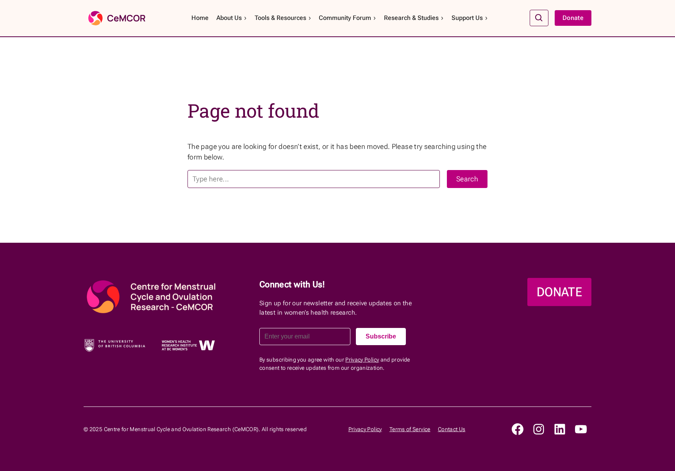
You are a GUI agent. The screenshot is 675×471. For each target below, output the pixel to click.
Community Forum (345, 17)
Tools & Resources (280, 17)
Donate (573, 17)
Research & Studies (411, 17)
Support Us (467, 17)
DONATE (559, 292)
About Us (229, 17)
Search (467, 179)
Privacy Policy (362, 359)
